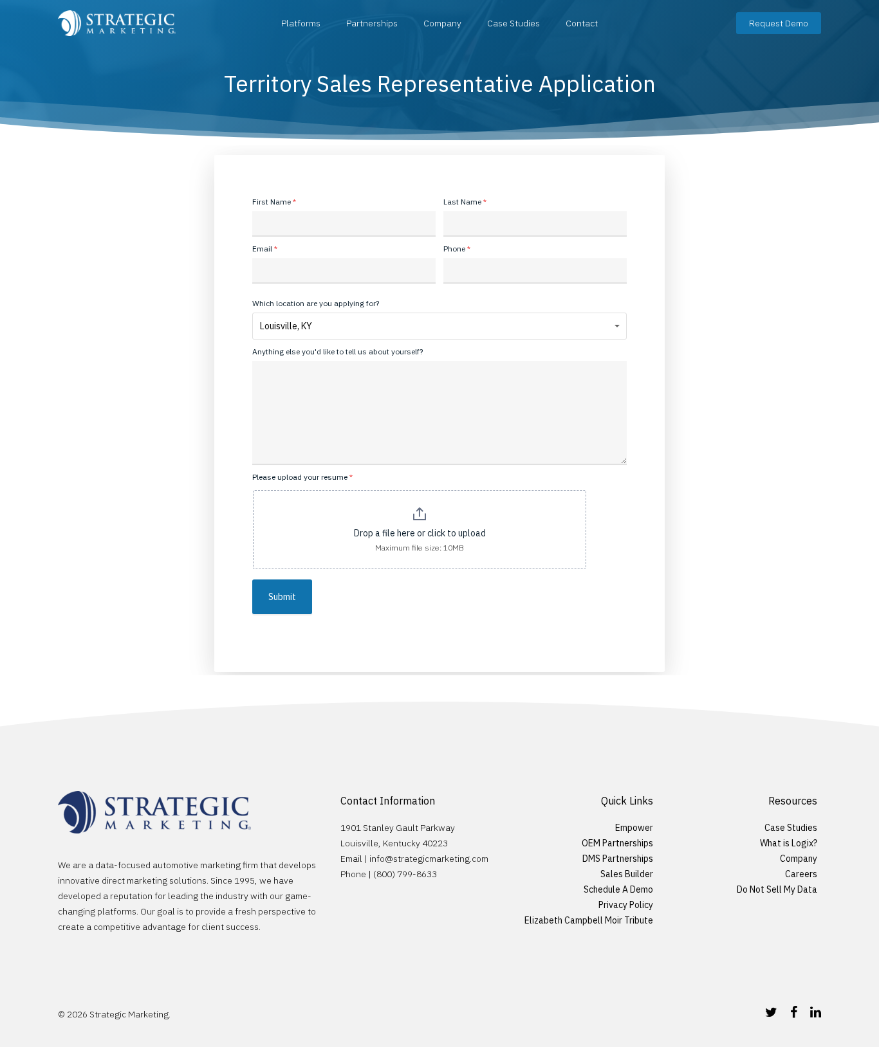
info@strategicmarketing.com (428, 858)
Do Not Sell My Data (777, 889)
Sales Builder (626, 874)
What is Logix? (788, 843)
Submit (282, 597)
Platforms (300, 23)
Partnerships (372, 23)
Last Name (464, 201)
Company (442, 23)
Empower (634, 827)
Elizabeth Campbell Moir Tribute (588, 920)
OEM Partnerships (617, 843)
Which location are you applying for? (315, 303)
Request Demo (778, 23)
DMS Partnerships (617, 858)
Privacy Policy (625, 905)
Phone (456, 248)
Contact (582, 23)
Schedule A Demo (618, 889)
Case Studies (513, 23)
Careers (801, 874)
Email (264, 248)
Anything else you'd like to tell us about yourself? (337, 351)
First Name (274, 201)
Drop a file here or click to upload (420, 533)
